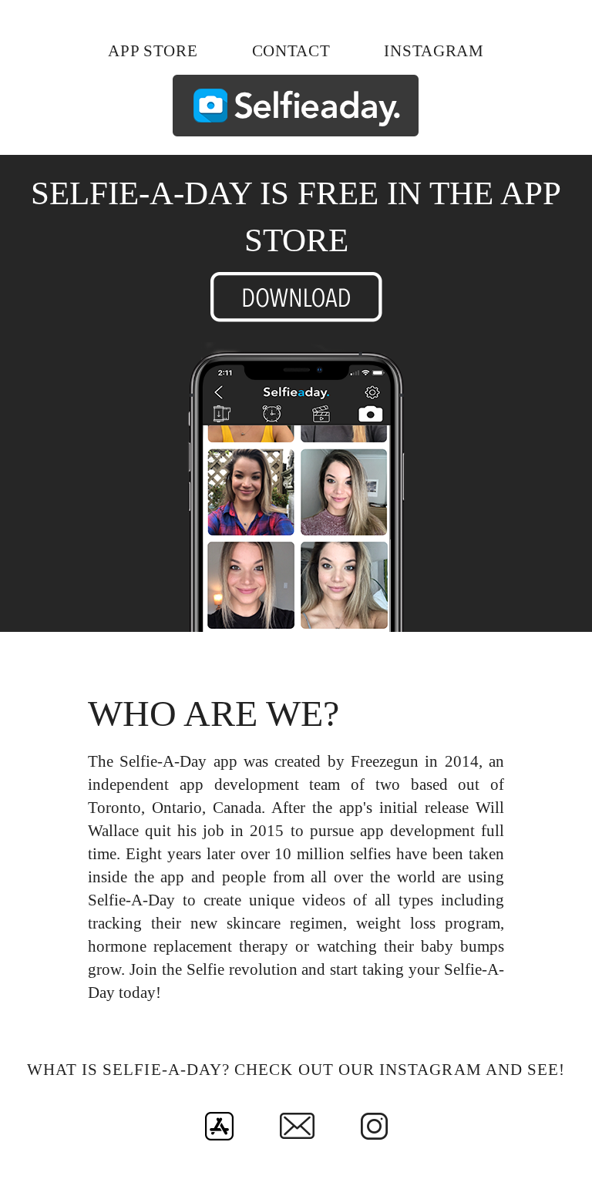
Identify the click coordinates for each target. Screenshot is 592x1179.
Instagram (433, 51)
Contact (291, 51)
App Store (152, 51)
